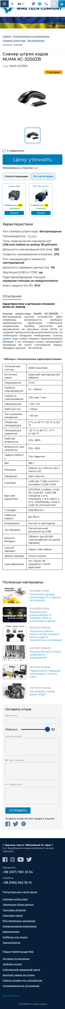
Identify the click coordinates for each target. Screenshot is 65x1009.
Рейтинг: (11, 729)
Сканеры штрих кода (15, 899)
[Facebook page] (5, 859)
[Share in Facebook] (7, 824)
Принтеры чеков (13, 915)
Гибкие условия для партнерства (22, 980)
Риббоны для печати (15, 937)
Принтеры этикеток (14, 910)
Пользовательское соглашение (21, 985)
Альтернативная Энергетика (20, 926)
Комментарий (13, 736)
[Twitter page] (29, 859)
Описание (12, 296)
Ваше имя (11, 715)
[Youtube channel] (21, 859)
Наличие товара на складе (19, 975)
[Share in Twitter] (16, 824)
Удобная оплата (12, 964)
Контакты (11, 996)
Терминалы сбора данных (18, 904)
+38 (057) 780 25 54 (18, 872)
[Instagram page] (12, 859)
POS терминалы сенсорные (19, 920)
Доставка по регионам (16, 958)
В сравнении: (52, 2)
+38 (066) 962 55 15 (17, 883)
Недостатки (16, 784)
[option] (32, 22)
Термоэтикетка (11, 942)
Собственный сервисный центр (21, 969)
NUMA (31, 236)
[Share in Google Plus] (23, 824)
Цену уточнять (32, 159)
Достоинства (16, 760)
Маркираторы (11, 931)
